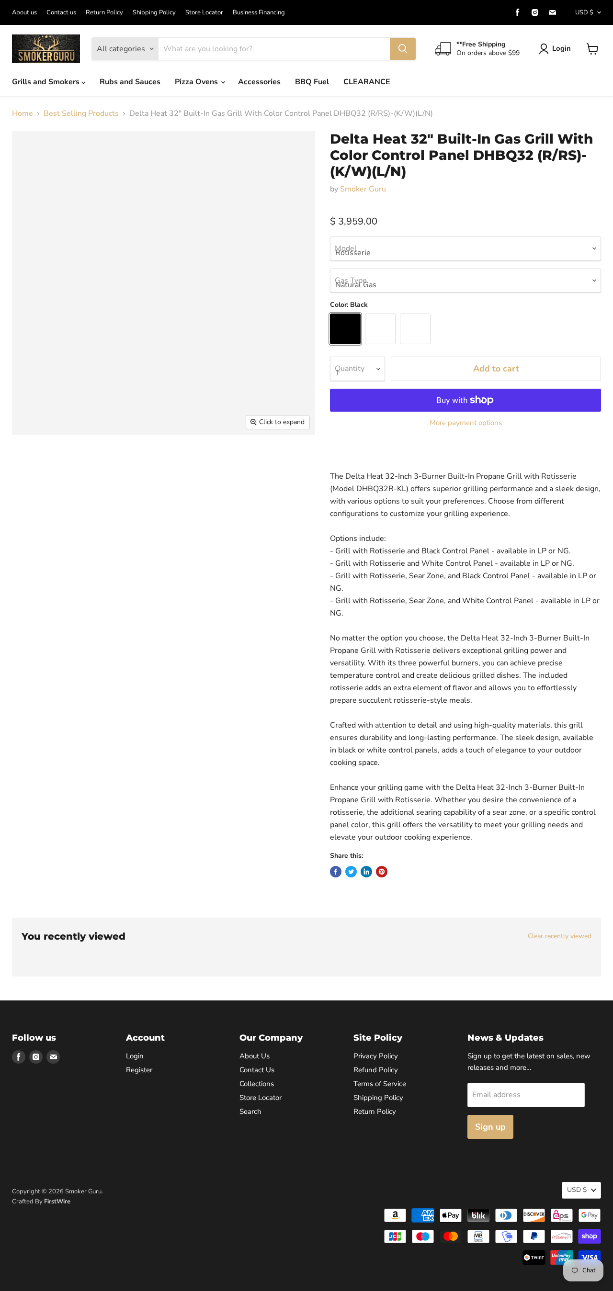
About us (24, 12)
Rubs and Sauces (130, 82)
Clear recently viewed (559, 936)
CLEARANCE (366, 82)
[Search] (403, 49)
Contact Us (256, 1070)
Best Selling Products (81, 113)
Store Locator (204, 12)
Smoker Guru (363, 189)
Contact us (61, 12)
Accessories (259, 82)
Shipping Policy (154, 12)
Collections (256, 1084)
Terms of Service (379, 1084)
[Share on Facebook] (335, 871)
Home (22, 113)
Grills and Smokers (46, 82)
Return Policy (104, 12)
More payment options (466, 423)
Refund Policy (375, 1070)
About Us (254, 1056)
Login (561, 48)
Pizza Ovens (197, 82)
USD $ (584, 12)
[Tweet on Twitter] (351, 871)
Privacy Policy (375, 1056)
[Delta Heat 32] (30, 462)
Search (250, 1111)
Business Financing (259, 12)
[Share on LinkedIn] (366, 871)
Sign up (490, 1127)
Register (139, 1070)
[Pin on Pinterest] (381, 871)
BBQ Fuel (312, 82)
